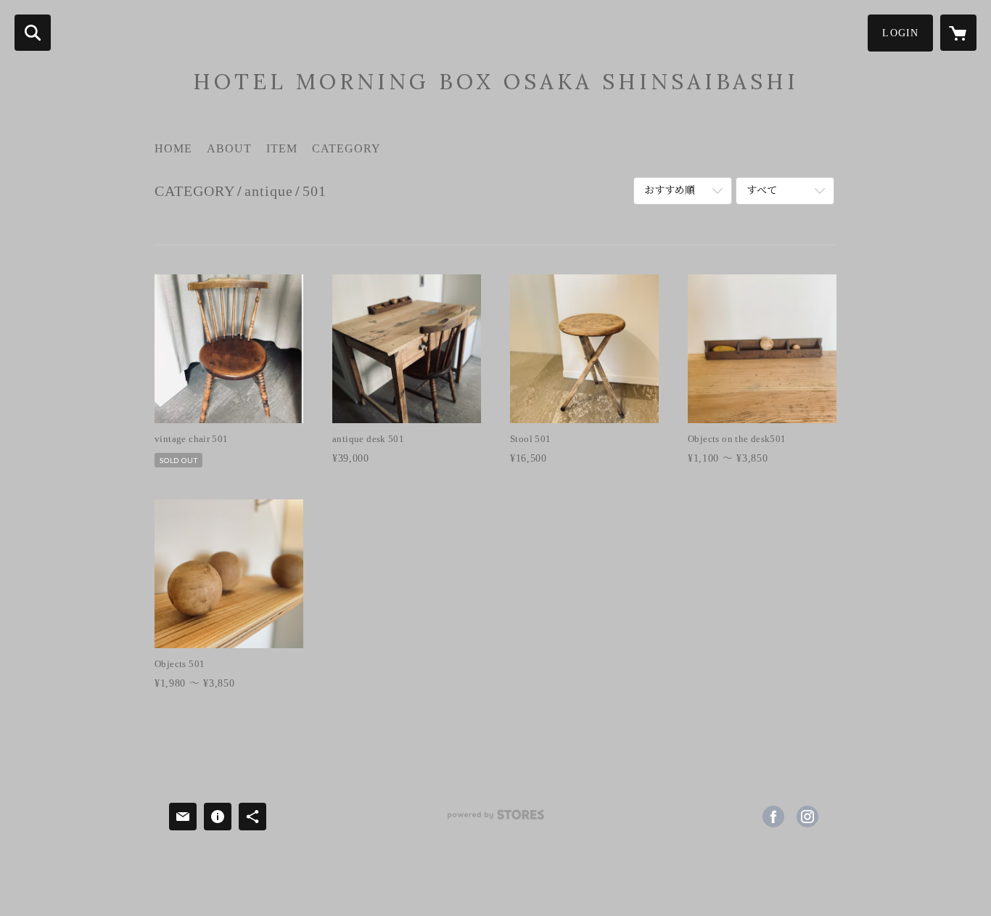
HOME (173, 148)
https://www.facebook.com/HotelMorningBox (773, 816)
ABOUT (229, 148)
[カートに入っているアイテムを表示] (958, 33)
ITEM (281, 148)
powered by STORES (495, 819)
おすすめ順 (669, 190)
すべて (762, 190)
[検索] (33, 33)
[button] (900, 33)
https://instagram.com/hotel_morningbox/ (807, 816)
